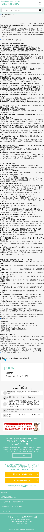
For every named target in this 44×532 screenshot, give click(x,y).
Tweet (2, 360)
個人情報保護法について (9, 497)
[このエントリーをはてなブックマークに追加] (5, 361)
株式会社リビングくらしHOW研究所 (17, 374)
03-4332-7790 (31, 486)
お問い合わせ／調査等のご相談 (22, 474)
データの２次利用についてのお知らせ (32, 23)
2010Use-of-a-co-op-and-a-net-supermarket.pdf (14, 358)
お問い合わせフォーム (8, 318)
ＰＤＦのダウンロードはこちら (11, 352)
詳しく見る (21, 455)
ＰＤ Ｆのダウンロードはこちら (11, 40)
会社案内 (4, 492)
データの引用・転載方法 (22, 480)
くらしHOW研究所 (10, 4)
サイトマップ (5, 511)
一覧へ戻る (3, 16)
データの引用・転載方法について (12, 502)
